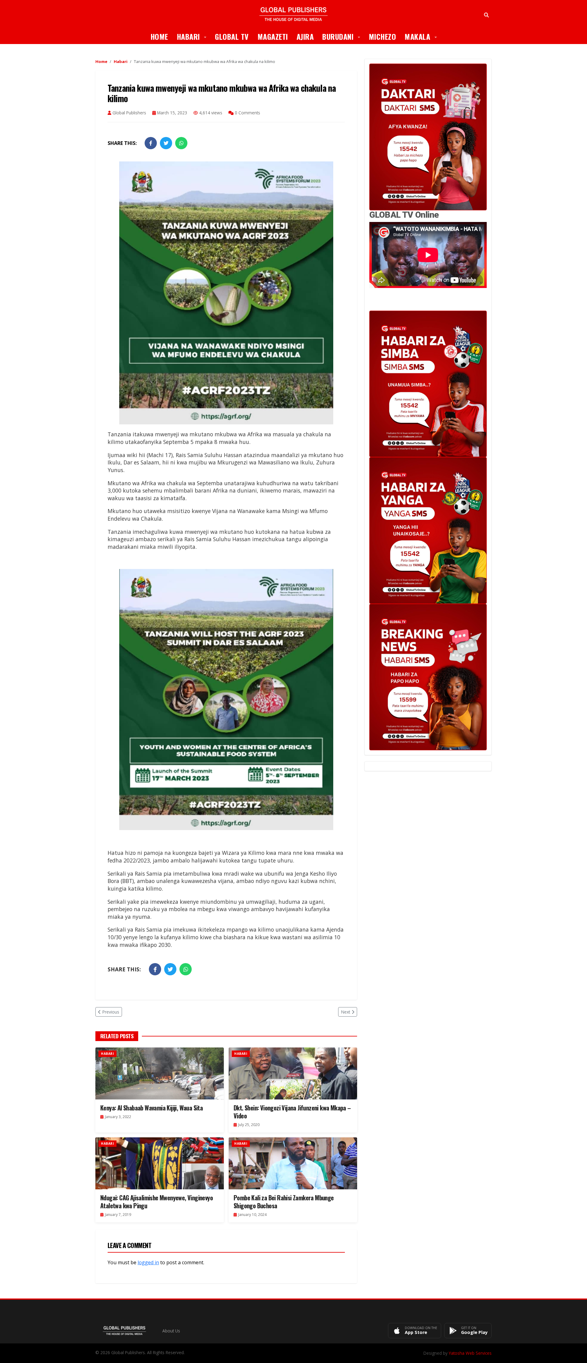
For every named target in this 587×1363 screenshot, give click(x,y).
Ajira (305, 36)
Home (159, 36)
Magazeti (272, 36)
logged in (148, 1262)
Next (345, 1012)
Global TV (232, 36)
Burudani (343, 36)
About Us (171, 1331)
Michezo (382, 36)
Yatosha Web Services (470, 1353)
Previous (110, 1012)
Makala (422, 36)
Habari (194, 36)
